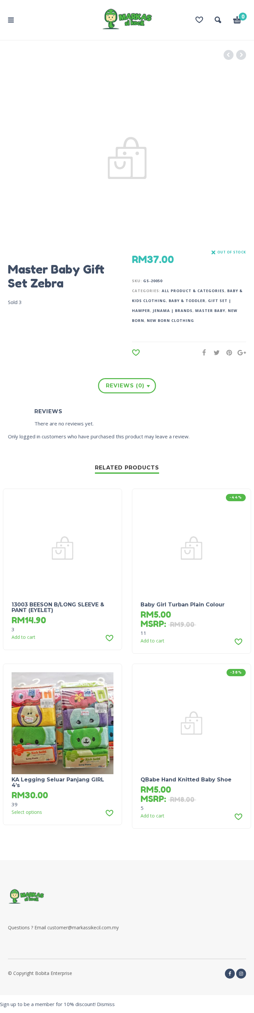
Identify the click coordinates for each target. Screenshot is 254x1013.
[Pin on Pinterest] (227, 352)
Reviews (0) (125, 385)
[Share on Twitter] (214, 352)
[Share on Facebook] (202, 352)
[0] (237, 20)
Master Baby (210, 310)
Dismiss (106, 1004)
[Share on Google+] (239, 352)
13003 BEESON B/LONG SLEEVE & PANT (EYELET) (58, 607)
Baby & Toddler (187, 300)
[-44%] (191, 547)
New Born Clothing (170, 320)
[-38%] (191, 722)
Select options (27, 812)
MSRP (152, 624)
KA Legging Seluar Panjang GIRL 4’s (58, 782)
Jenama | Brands (172, 310)
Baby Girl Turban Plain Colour (183, 604)
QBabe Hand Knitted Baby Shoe (186, 779)
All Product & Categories (193, 290)
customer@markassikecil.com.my (83, 927)
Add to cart (23, 637)
